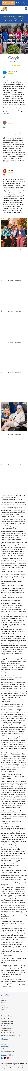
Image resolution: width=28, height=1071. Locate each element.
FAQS (2, 1012)
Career (3, 1003)
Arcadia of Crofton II (7, 1023)
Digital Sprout (22, 1068)
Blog (2, 1010)
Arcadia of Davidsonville (8, 1033)
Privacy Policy (19, 1065)
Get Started (4, 1007)
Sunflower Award (6, 1049)
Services (3, 1000)
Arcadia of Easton (6, 1030)
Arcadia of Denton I (6, 1026)
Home (3, 998)
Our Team (4, 1044)
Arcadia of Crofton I (7, 1021)
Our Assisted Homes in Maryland (10, 1035)
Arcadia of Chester (6, 1019)
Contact (3, 1005)
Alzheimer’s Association (8, 1051)
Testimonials (5, 1046)
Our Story (4, 1042)
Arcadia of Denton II (7, 1028)
